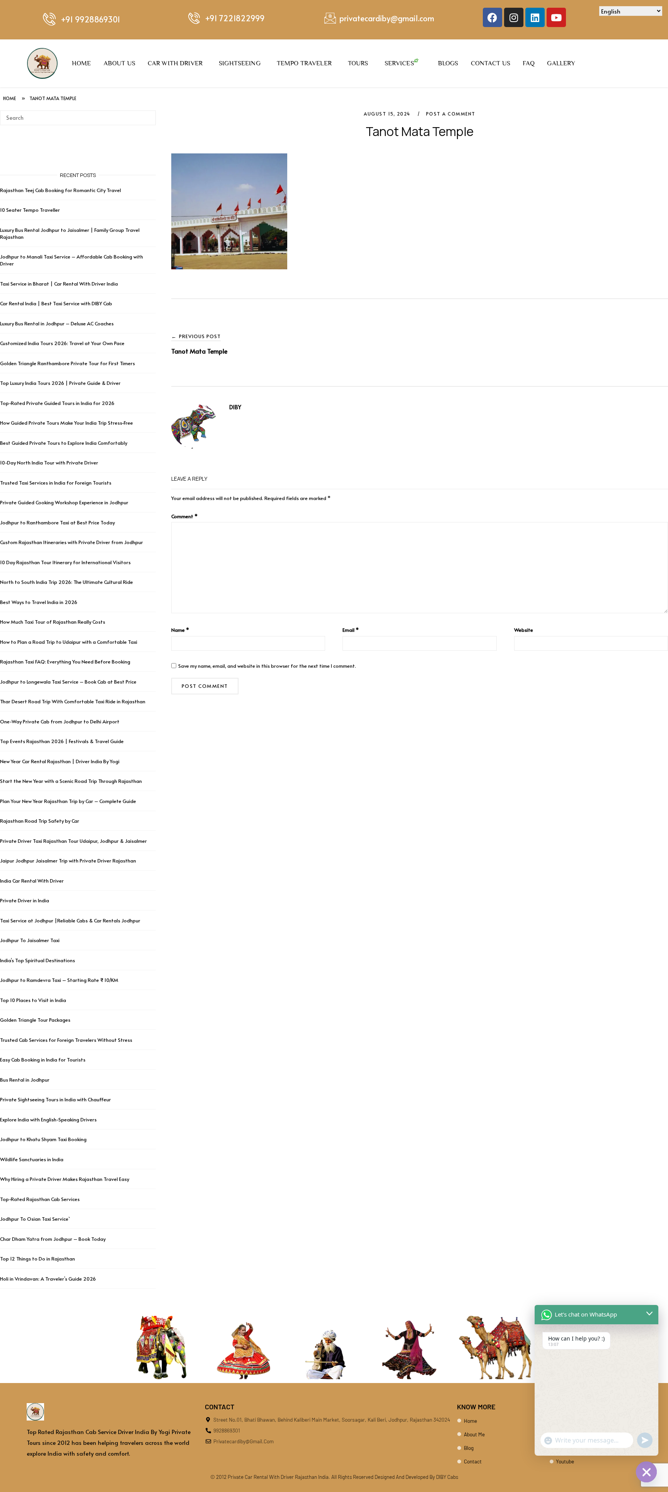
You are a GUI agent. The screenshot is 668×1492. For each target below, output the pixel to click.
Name (180, 629)
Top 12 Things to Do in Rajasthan (37, 1258)
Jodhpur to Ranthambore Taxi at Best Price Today (57, 522)
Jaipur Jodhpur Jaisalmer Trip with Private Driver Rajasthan (68, 860)
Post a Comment (450, 114)
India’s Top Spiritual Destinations (37, 960)
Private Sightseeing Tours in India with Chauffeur (55, 1099)
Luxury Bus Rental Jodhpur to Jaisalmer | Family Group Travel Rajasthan (70, 233)
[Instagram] (513, 17)
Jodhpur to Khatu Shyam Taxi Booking (43, 1139)
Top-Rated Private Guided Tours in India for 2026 (57, 403)
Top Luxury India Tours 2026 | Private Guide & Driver (60, 382)
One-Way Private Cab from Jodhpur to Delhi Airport (59, 721)
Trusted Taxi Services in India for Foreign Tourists (55, 482)
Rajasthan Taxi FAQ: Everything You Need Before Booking (65, 661)
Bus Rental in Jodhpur (24, 1079)
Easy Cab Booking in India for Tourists (42, 1059)
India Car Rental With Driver (32, 880)
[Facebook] (492, 17)
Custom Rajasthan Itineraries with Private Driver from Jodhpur (71, 542)
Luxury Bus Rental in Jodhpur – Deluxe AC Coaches (57, 323)
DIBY (235, 407)
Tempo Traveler (304, 63)
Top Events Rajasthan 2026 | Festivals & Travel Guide (62, 741)
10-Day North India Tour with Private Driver (49, 462)
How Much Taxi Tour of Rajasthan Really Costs (52, 621)
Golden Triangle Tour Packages (35, 1019)
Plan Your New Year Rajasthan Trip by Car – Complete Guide (68, 801)
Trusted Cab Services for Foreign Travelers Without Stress (66, 1039)
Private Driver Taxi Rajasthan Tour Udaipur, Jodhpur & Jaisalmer (73, 840)
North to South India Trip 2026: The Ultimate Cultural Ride (66, 581)
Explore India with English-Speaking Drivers (48, 1119)
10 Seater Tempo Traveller (30, 209)
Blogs (448, 63)
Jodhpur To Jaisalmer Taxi (30, 940)
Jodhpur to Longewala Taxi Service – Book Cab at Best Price (68, 681)
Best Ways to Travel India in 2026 (38, 602)
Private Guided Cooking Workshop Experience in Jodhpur (64, 502)
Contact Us (491, 63)
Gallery (561, 63)
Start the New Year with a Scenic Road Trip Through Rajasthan (71, 780)
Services (399, 63)
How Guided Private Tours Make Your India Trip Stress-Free (66, 422)
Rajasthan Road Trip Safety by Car (39, 820)
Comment (184, 516)
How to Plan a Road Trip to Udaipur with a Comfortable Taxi (68, 641)
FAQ (529, 63)
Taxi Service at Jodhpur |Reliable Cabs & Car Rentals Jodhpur (70, 920)
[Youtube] (556, 17)
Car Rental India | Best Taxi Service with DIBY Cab (56, 303)
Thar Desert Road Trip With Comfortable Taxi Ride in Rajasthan (72, 701)
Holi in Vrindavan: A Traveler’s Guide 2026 (48, 1278)
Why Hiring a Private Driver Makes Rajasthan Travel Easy (64, 1179)
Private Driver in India (24, 900)
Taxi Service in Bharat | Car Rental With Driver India (59, 283)
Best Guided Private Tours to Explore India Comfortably (63, 442)
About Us (119, 63)
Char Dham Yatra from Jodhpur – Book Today (53, 1238)
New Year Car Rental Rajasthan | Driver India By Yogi (59, 761)
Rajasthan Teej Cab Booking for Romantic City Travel (60, 190)
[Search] (147, 114)
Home (81, 63)
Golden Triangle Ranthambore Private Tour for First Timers (67, 363)
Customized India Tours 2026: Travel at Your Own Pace (62, 343)
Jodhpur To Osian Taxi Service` (35, 1218)
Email (351, 629)
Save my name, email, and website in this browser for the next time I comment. (267, 665)
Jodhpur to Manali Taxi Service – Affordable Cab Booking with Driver (71, 260)
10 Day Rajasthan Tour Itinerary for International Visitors (65, 562)
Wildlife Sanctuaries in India (31, 1159)
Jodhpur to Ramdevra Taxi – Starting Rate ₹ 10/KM (59, 980)
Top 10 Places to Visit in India (33, 1000)
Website (523, 629)
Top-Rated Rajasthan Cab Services (40, 1199)
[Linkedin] (535, 17)
